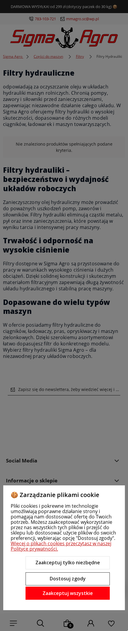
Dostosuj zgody (68, 578)
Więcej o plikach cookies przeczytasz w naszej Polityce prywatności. (61, 546)
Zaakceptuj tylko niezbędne (67, 562)
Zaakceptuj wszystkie (68, 593)
